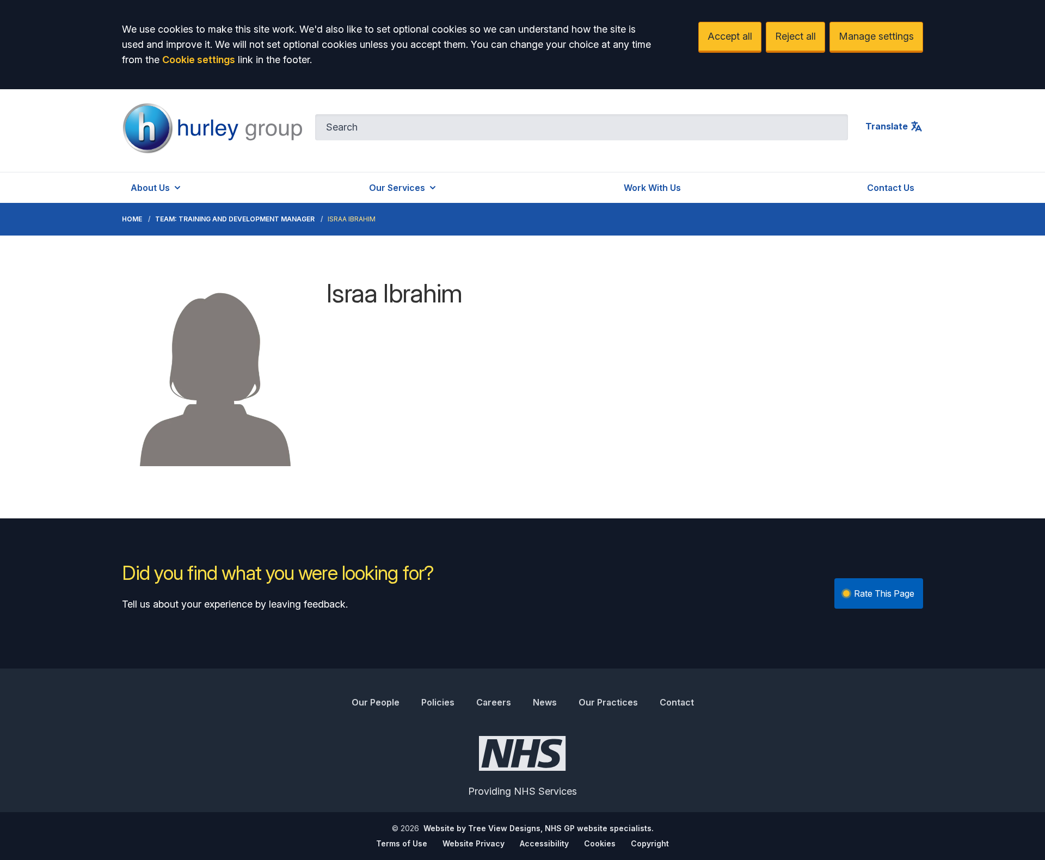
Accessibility (544, 843)
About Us (150, 187)
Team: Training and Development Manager (235, 219)
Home (132, 219)
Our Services (397, 187)
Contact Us (890, 187)
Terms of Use (401, 843)
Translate (886, 126)
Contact (677, 702)
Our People (375, 702)
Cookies (600, 843)
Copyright (650, 843)
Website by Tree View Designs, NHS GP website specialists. (538, 828)
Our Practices (608, 702)
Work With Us (652, 187)
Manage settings (876, 36)
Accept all (730, 36)
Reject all (795, 36)
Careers (493, 702)
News (545, 702)
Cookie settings (198, 59)
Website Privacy (473, 843)
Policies (437, 702)
